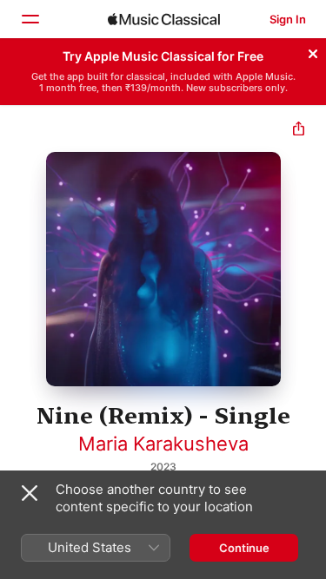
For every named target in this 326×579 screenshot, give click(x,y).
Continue (244, 548)
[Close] (313, 51)
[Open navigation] (29, 19)
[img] (164, 19)
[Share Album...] (298, 130)
